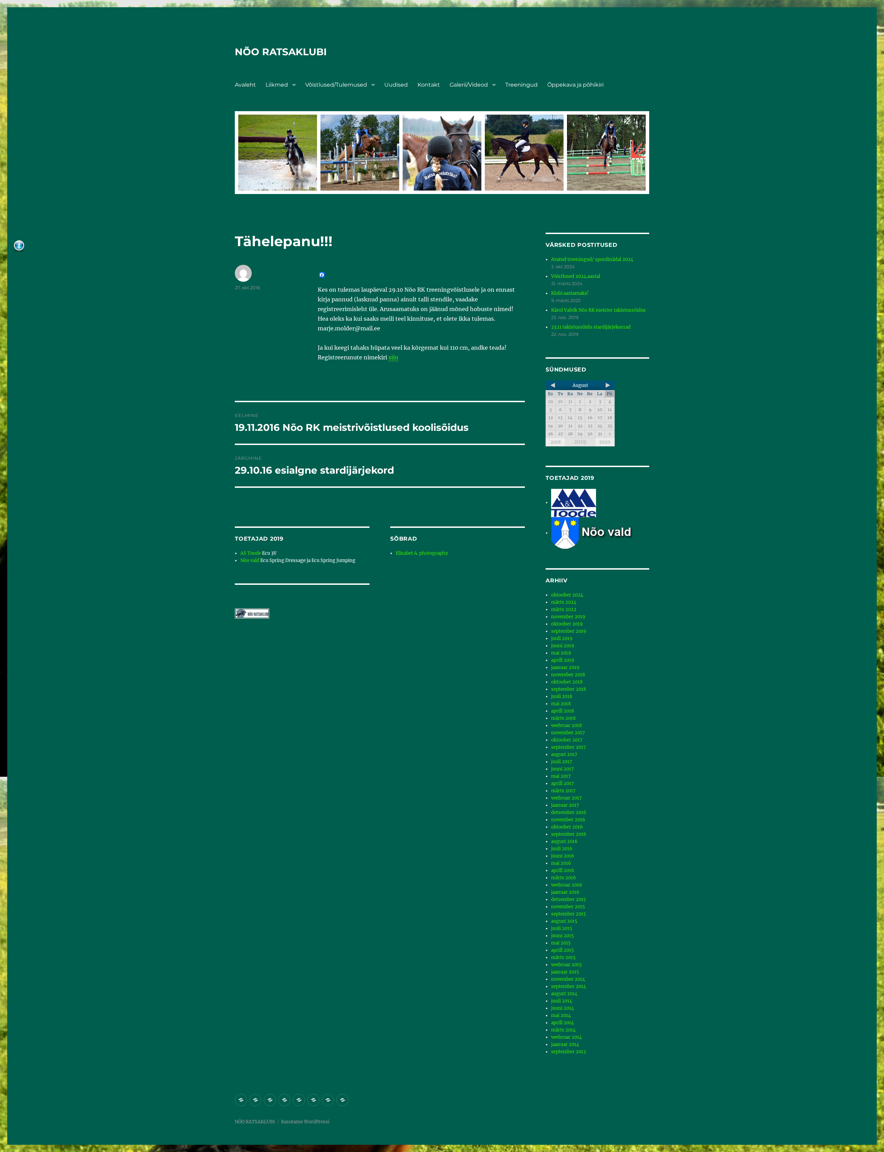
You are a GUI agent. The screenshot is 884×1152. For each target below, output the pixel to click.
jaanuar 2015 (565, 972)
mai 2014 (561, 1015)
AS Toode (250, 553)
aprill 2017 (562, 783)
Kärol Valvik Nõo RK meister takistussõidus (598, 310)
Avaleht (245, 84)
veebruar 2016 (566, 885)
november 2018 (568, 675)
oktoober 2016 (567, 827)
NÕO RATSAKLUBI (281, 52)
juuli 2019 (562, 638)
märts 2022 (563, 609)
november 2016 (568, 820)
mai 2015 (561, 943)
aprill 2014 (562, 1023)
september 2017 (568, 747)
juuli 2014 (561, 1001)
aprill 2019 (562, 660)
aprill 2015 (562, 950)
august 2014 (564, 994)
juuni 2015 (562, 936)
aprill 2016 (562, 870)
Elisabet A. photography (422, 553)
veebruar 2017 (566, 798)
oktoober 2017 (567, 740)
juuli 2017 (561, 762)
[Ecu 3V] (573, 502)
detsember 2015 (568, 899)
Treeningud (521, 84)
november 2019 (568, 617)
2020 (604, 442)
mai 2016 (561, 863)
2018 (555, 442)
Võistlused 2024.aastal (575, 276)
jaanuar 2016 (565, 892)
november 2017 (568, 733)
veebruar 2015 (566, 965)
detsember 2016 (568, 812)
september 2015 (568, 914)
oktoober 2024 (567, 595)
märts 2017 (563, 791)
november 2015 (568, 907)
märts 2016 (563, 878)
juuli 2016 (562, 849)
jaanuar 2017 (565, 805)
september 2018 (568, 689)
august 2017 (564, 754)
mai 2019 (561, 653)
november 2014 (568, 979)
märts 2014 (563, 1030)
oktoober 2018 (567, 682)
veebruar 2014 (566, 1037)
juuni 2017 (562, 769)
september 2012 (568, 1052)
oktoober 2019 (567, 624)
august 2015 (564, 921)
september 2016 (568, 834)
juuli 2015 (561, 928)
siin (393, 357)
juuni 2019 (562, 646)
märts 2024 (563, 602)
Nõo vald (249, 560)
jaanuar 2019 (565, 667)
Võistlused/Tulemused (336, 84)
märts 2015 (563, 957)
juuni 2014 (562, 1008)
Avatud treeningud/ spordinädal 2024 (592, 259)
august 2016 (564, 841)
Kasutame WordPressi (305, 1122)
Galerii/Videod (469, 84)
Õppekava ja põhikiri (575, 84)
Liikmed (277, 84)
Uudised (396, 84)
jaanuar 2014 (565, 1044)
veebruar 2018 (566, 725)
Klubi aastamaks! (570, 293)
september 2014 (568, 986)
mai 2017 (561, 776)
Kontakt (428, 84)
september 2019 (568, 631)
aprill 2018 (562, 711)
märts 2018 (563, 718)
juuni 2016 (562, 856)
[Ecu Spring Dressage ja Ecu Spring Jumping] (600, 533)
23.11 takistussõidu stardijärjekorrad (591, 327)
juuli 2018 (561, 696)
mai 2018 (561, 704)
